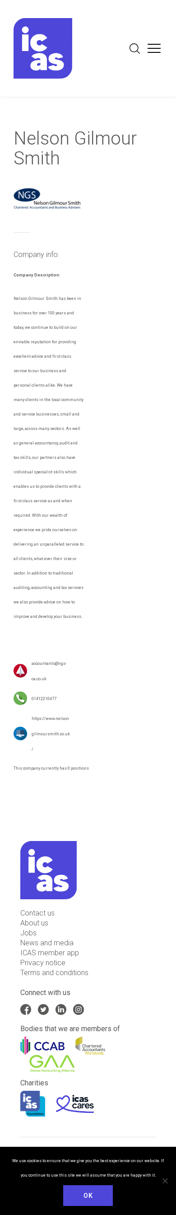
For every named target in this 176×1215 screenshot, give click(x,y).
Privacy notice (42, 962)
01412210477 (44, 698)
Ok (88, 1195)
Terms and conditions (54, 972)
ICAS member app (49, 953)
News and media (47, 943)
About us (34, 923)
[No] (164, 1180)
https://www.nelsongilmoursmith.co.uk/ (51, 734)
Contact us (37, 913)
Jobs (28, 933)
